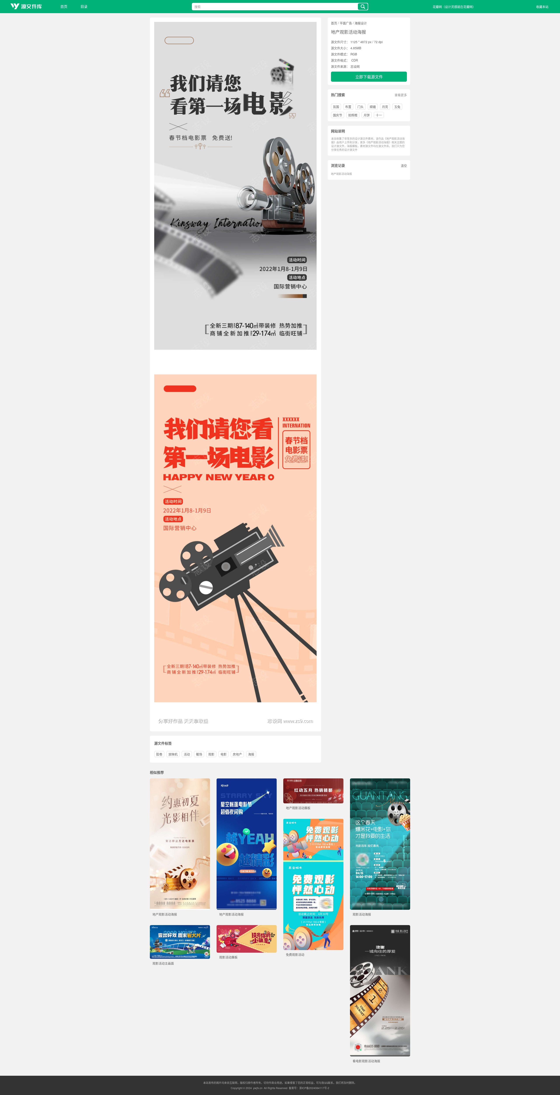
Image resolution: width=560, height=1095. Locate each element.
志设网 (355, 66)
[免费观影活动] (313, 821)
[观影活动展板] (247, 927)
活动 (187, 754)
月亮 (385, 106)
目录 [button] (84, 6)
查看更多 (401, 95)
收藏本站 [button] (542, 6)
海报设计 (361, 23)
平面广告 (346, 23)
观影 (211, 754)
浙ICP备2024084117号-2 (314, 1088)
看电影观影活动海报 (366, 1061)
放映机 (173, 754)
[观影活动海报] (380, 780)
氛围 (336, 106)
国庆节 (337, 115)
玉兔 (397, 106)
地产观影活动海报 (341, 174)
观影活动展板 (228, 957)
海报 (251, 754)
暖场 (199, 754)
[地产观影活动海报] (180, 780)
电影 (223, 754)
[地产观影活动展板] (313, 780)
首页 (63, 6)
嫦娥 (373, 106)
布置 (348, 106)
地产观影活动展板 (298, 808)
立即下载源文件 (369, 76)
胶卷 (159, 754)
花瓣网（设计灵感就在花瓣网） (454, 6)
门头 (360, 106)
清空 (404, 165)
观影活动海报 (362, 914)
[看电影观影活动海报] (380, 927)
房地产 (237, 754)
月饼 (367, 115)
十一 (379, 115)
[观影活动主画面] (180, 927)
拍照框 (352, 115)
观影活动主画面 (163, 963)
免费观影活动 (295, 954)
